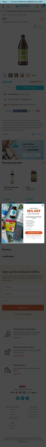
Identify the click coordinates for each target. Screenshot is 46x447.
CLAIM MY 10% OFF (33, 232)
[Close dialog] (43, 205)
